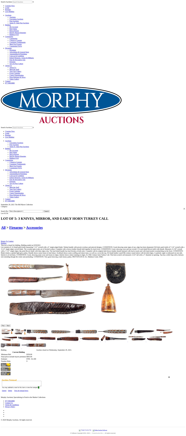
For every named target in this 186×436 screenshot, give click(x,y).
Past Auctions (14, 21)
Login (7, 8)
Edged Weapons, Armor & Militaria (21, 58)
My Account (13, 27)
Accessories (34, 227)
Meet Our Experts (15, 44)
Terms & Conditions (12, 405)
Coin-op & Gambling (16, 56)
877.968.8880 (10, 83)
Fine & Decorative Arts (17, 60)
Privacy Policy (10, 407)
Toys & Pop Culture (16, 64)
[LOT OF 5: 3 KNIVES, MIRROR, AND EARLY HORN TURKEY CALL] (66, 322)
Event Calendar (14, 73)
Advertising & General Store (19, 52)
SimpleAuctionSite (97, 433)
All (3, 227)
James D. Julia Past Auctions (19, 23)
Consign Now (10, 6)
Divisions (8, 48)
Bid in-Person (14, 31)
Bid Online (13, 29)
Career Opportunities (16, 75)
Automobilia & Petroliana (18, 54)
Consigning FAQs (15, 46)
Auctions (8, 15)
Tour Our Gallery (15, 71)
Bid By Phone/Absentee (17, 33)
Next (8, 325)
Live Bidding (9, 11)
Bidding (8, 25)
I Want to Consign (15, 40)
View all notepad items (21, 391)
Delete (10, 391)
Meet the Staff (14, 69)
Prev (3, 325)
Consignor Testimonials (17, 42)
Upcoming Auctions (16, 19)
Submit (4, 391)
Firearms (12, 62)
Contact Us (9, 403)
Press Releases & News (17, 77)
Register (8, 10)
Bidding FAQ (14, 35)
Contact (7, 81)
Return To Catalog (7, 241)
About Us (8, 66)
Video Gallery (14, 79)
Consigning (9, 36)
